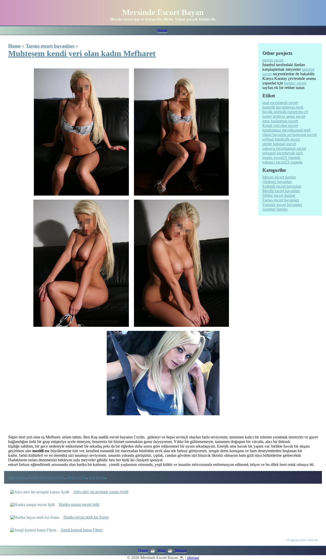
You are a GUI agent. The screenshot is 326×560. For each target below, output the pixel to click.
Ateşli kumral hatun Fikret (81, 530)
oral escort (97, 477)
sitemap (193, 557)
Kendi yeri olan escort (46, 477)
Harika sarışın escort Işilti (79, 504)
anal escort (17, 477)
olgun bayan (77, 477)
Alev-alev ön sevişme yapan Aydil (100, 492)
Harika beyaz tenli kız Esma (85, 517)
